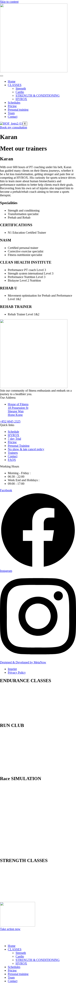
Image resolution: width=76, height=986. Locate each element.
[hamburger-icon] (1, 75)
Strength (21, 88)
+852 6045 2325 (10, 421)
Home (11, 81)
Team (11, 113)
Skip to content (9, 1)
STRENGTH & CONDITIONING (38, 95)
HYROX (21, 99)
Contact (12, 116)
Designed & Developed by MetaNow (23, 662)
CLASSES (14, 85)
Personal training (18, 109)
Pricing (12, 106)
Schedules (14, 102)
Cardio (20, 92)
